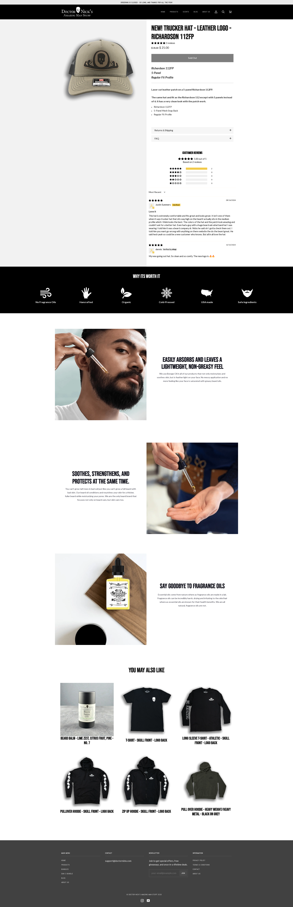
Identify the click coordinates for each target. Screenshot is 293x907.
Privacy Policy (199, 860)
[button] (158, 43)
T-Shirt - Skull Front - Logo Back (146, 740)
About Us (65, 882)
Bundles (65, 869)
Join (183, 873)
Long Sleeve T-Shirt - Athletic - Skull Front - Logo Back (206, 740)
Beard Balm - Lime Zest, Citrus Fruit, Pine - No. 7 (87, 740)
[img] (156, 200)
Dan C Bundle (67, 874)
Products (65, 865)
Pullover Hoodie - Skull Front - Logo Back (87, 811)
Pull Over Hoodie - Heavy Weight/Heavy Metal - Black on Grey (206, 811)
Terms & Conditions (201, 865)
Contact (196, 869)
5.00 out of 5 (200, 159)
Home (63, 860)
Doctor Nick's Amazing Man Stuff (143, 894)
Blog (63, 878)
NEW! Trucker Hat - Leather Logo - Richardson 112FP (191, 32)
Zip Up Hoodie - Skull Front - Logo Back (146, 811)
